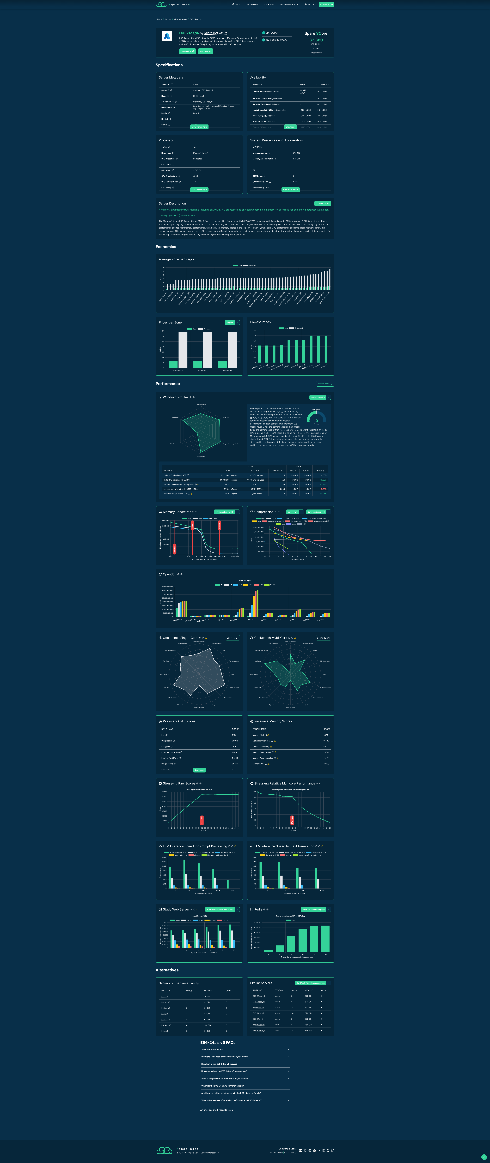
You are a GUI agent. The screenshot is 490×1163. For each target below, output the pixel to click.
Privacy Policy (290, 1152)
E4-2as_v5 (165, 1002)
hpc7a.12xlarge (259, 1025)
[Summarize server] (484, 1157)
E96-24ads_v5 (259, 996)
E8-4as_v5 (165, 1019)
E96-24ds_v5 (258, 1013)
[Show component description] (188, 475)
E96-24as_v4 (258, 1007)
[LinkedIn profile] (319, 1150)
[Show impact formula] (323, 471)
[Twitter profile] (332, 1150)
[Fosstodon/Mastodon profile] (328, 1150)
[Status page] (314, 1150)
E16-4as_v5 (166, 1025)
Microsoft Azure (215, 33)
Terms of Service (276, 1152)
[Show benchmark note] (198, 484)
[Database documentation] (309, 1150)
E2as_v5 (164, 996)
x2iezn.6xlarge (259, 1030)
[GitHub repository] (305, 1150)
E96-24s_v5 (258, 1019)
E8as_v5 (164, 1031)
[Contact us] (300, 1150)
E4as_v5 (164, 1014)
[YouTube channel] (323, 1150)
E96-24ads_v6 (259, 1002)
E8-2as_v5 (165, 1008)
